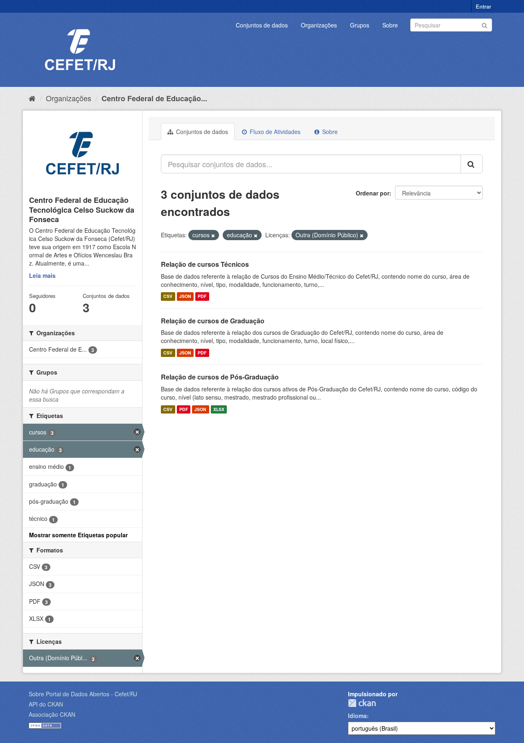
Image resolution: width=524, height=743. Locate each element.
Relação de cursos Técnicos (205, 264)
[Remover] (213, 235)
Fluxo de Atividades (274, 131)
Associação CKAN (52, 714)
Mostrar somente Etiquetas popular (78, 535)
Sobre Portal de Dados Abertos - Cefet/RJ (83, 694)
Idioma (357, 715)
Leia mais (42, 275)
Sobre (390, 25)
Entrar (483, 6)
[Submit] (484, 24)
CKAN (362, 703)
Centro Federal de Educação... (154, 98)
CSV (167, 296)
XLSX (218, 409)
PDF (202, 296)
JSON (185, 296)
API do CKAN (46, 704)
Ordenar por (372, 193)
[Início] (32, 98)
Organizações (319, 25)
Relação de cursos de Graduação (212, 320)
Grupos (359, 25)
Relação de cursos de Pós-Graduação (220, 377)
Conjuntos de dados (262, 25)
